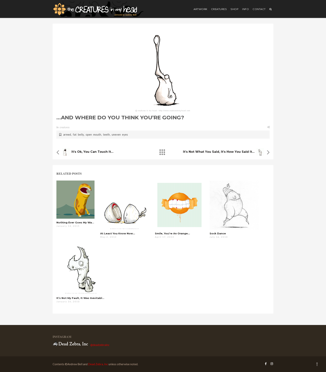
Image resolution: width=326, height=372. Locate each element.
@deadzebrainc (99, 345)
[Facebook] (265, 363)
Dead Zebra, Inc (98, 364)
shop (234, 9)
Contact (259, 9)
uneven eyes (120, 134)
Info (245, 9)
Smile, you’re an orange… (172, 233)
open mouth (93, 134)
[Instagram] (270, 363)
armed (67, 134)
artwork (200, 9)
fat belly (78, 134)
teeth (106, 134)
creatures (219, 9)
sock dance (218, 233)
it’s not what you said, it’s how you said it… (218, 152)
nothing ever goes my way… (75, 222)
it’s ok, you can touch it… (92, 152)
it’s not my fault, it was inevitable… (81, 297)
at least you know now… (117, 233)
